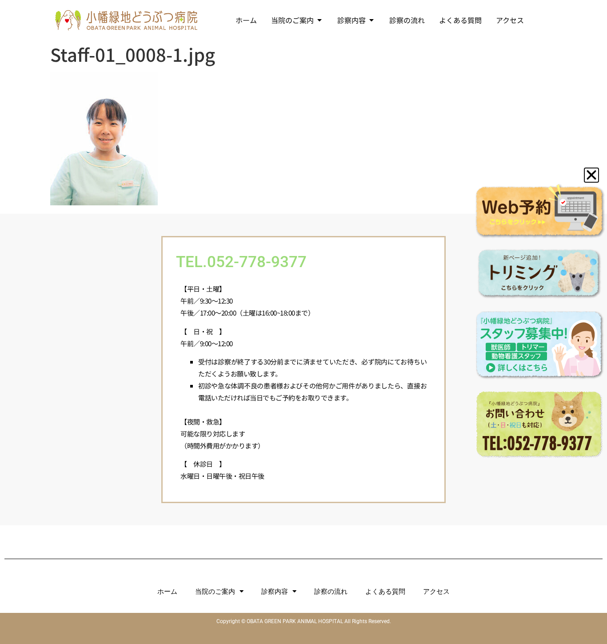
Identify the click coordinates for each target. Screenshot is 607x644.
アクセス (436, 592)
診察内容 (274, 592)
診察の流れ (330, 592)
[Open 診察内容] (371, 20)
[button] (591, 175)
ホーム (167, 592)
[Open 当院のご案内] (319, 20)
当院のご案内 (215, 592)
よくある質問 (385, 592)
